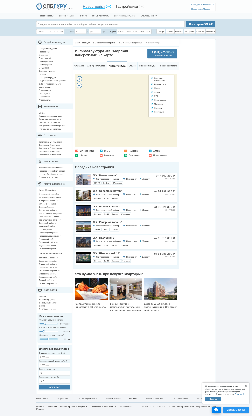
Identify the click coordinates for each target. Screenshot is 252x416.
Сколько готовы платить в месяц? (53, 328)
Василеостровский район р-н (108, 179)
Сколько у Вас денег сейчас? (51, 320)
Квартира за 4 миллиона (49, 151)
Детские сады (87, 151)
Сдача (113, 31)
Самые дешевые (46, 61)
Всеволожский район (48, 261)
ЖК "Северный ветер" (107, 190)
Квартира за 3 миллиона (49, 145)
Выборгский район (47, 201)
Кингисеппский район (48, 271)
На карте (42, 74)
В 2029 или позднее (47, 309)
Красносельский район (49, 217)
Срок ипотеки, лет (47, 369)
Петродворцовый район (49, 236)
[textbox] (81, 24)
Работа (200, 398)
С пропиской (44, 97)
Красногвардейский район (50, 213)
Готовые (42, 296)
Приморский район (47, 239)
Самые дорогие (45, 65)
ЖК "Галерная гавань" (107, 222)
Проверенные (44, 52)
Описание (79, 66)
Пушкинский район (47, 242)
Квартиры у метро (47, 71)
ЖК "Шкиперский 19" (106, 253)
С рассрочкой (45, 58)
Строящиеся (44, 93)
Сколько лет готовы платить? (51, 335)
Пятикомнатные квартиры (50, 129)
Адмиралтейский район (49, 194)
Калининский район (47, 204)
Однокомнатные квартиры (50, 116)
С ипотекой (43, 55)
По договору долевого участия (52, 81)
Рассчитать (54, 387)
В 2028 (42, 306)
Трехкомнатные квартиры (50, 122)
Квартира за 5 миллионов (50, 155)
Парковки (133, 151)
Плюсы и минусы (147, 66)
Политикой (239, 394)
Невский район (45, 229)
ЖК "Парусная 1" (104, 237)
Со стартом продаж (47, 77)
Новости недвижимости (87, 398)
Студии (42, 113)
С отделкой (44, 68)
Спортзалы (134, 155)
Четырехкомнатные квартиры (51, 126)
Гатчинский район (46, 267)
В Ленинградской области (50, 84)
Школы (83, 155)
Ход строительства (96, 66)
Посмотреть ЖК (201, 24)
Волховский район (47, 258)
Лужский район (45, 280)
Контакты (52, 407)
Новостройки (94, 6)
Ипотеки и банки (66, 16)
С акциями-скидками (48, 49)
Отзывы (132, 66)
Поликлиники (160, 155)
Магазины (109, 155)
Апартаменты (44, 100)
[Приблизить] (79, 79)
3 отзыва (126, 261)
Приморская (131, 179)
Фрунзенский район (47, 245)
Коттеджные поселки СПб (202, 5)
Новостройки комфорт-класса (52, 171)
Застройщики (126, 6)
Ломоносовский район (48, 277)
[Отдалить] (79, 85)
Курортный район (46, 223)
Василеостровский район (50, 197)
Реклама (40, 407)
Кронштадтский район (48, 220)
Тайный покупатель (100, 16)
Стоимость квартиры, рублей (52, 353)
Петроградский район (48, 233)
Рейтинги (83, 16)
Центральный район (47, 249)
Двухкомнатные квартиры (50, 119)
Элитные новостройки (48, 177)
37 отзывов (125, 214)
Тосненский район (46, 283)
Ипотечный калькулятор (124, 16)
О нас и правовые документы (74, 407)
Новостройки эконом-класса (51, 168)
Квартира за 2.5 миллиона (50, 142)
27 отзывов (117, 183)
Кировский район (46, 207)
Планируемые (45, 90)
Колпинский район (47, 210)
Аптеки (156, 151)
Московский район (47, 226)
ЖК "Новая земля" (105, 175)
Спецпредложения (149, 16)
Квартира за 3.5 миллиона (50, 148)
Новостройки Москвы (200, 9)
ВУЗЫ (107, 151)
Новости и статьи (46, 16)
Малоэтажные (45, 87)
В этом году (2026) (47, 300)
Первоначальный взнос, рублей (53, 361)
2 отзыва (114, 230)
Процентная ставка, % (49, 377)
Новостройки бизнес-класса (51, 174)
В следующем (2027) (48, 303)
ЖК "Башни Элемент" (107, 206)
